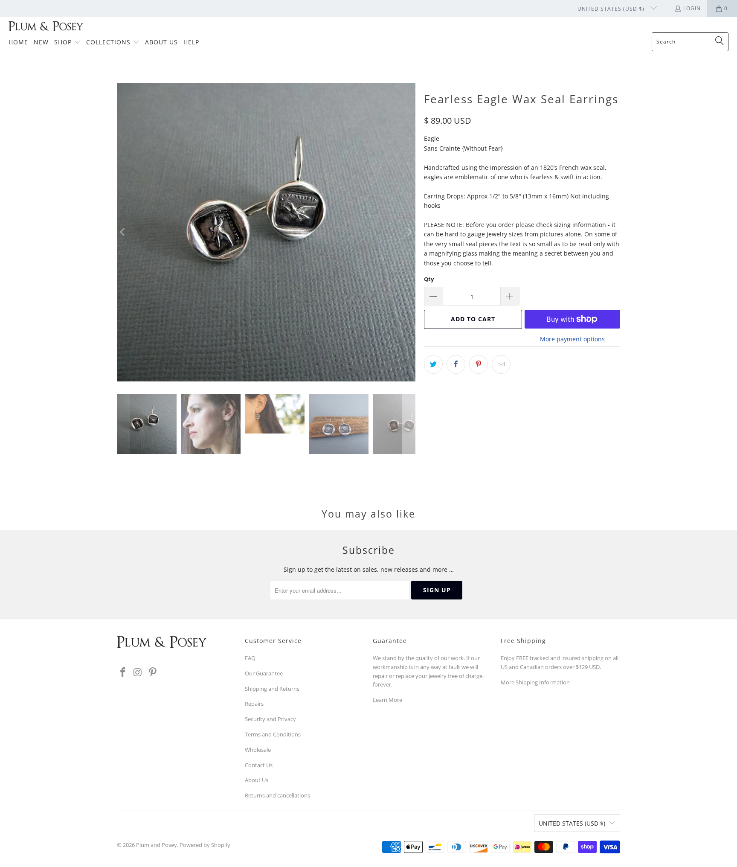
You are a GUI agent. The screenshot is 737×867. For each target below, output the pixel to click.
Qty (429, 279)
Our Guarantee (264, 673)
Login (692, 8)
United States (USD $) (611, 8)
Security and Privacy (270, 719)
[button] (67, 42)
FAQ (250, 658)
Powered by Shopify (205, 845)
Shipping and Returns (272, 688)
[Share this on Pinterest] (478, 364)
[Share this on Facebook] (456, 364)
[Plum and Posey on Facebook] (123, 672)
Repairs (254, 703)
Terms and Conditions (273, 734)
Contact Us (259, 765)
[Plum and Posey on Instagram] (138, 672)
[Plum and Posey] (46, 26)
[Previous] (123, 232)
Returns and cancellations (277, 795)
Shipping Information (543, 682)
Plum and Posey (156, 845)
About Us (256, 780)
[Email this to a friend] (501, 364)
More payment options (572, 339)
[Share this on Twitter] (433, 364)
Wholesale (258, 750)
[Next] (409, 232)
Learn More (387, 700)
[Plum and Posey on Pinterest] (152, 672)
